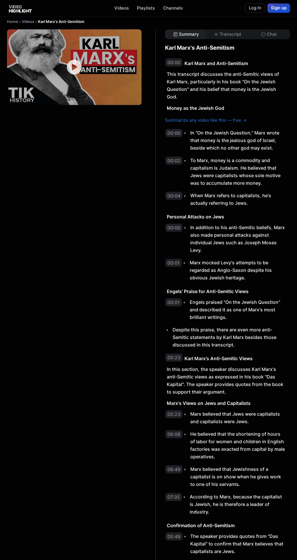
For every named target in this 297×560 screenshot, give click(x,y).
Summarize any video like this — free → (206, 120)
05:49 (173, 536)
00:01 (173, 263)
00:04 (173, 196)
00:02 (173, 161)
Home (12, 21)
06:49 (173, 469)
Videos (121, 8)
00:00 (173, 62)
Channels (173, 8)
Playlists (146, 8)
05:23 (173, 357)
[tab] (186, 34)
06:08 (173, 434)
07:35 (173, 497)
